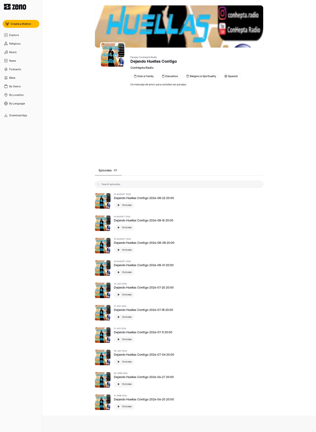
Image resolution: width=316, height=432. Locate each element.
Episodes (108, 170)
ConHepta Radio (142, 67)
